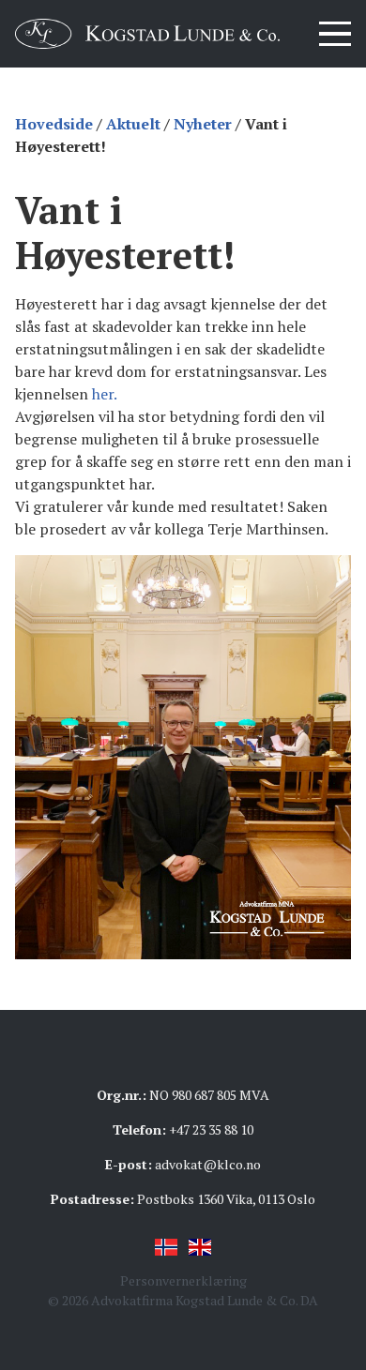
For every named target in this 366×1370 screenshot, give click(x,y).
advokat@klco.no (208, 1164)
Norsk (166, 1247)
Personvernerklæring (183, 1280)
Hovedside (54, 123)
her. (104, 394)
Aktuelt (133, 123)
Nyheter (203, 123)
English (200, 1247)
